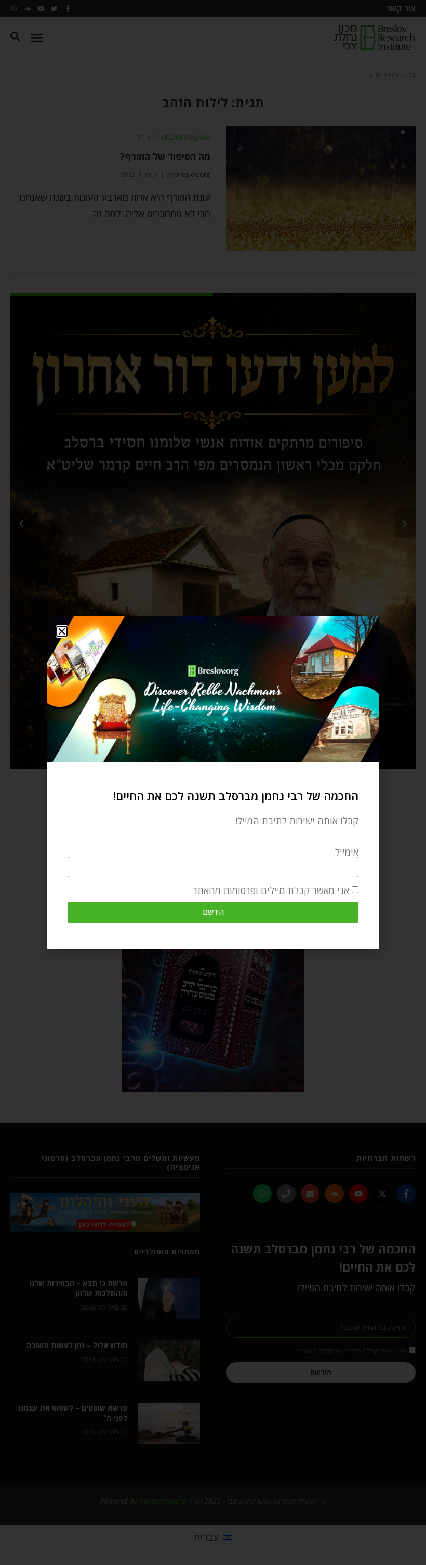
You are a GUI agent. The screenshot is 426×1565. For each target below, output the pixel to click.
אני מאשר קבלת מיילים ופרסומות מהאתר (271, 890)
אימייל (346, 852)
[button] (61, 631)
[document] (213, 782)
